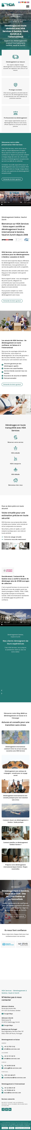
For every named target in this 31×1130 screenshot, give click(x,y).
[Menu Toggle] (27, 6)
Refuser (11, 1128)
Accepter (4, 1128)
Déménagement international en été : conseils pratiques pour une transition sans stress (15, 798)
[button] (12, 690)
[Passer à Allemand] (22, 2)
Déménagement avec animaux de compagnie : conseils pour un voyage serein (15, 773)
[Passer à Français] (19, 2)
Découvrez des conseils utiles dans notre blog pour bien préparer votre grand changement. (15, 273)
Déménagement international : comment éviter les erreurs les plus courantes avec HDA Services (15, 749)
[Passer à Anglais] (28, 2)
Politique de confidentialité (22, 1128)
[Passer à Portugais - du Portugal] (25, 2)
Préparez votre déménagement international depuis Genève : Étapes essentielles (15, 867)
